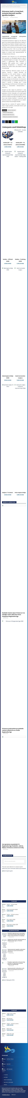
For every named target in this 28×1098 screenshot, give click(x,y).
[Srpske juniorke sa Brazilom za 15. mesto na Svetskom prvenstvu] (4, 973)
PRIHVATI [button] (14, 1094)
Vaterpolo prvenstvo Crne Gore (10, 116)
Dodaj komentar (14, 17)
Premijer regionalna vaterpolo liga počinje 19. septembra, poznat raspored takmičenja (16, 963)
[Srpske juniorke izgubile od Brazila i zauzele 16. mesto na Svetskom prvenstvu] (4, 954)
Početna (4, 5)
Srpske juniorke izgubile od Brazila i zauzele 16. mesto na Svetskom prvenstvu (16, 950)
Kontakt (6, 1077)
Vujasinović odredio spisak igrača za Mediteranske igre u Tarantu (17, 940)
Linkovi (5, 1084)
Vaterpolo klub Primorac (8, 114)
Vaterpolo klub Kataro (8, 112)
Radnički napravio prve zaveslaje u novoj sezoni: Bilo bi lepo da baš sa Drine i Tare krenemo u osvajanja (16, 934)
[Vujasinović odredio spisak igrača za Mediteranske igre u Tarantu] (4, 943)
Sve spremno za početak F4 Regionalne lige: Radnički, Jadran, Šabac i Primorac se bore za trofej (13, 846)
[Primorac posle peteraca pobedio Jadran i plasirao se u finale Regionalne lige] (14, 673)
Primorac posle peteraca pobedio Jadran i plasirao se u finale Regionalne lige (12, 730)
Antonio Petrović (12, 110)
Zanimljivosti (9, 5)
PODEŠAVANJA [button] (6, 1094)
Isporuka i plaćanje (8, 1082)
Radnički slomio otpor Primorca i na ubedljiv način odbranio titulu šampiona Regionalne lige (13, 614)
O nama (6, 1074)
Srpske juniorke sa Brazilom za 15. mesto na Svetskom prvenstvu (16, 969)
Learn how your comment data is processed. (14, 868)
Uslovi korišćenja (8, 1079)
